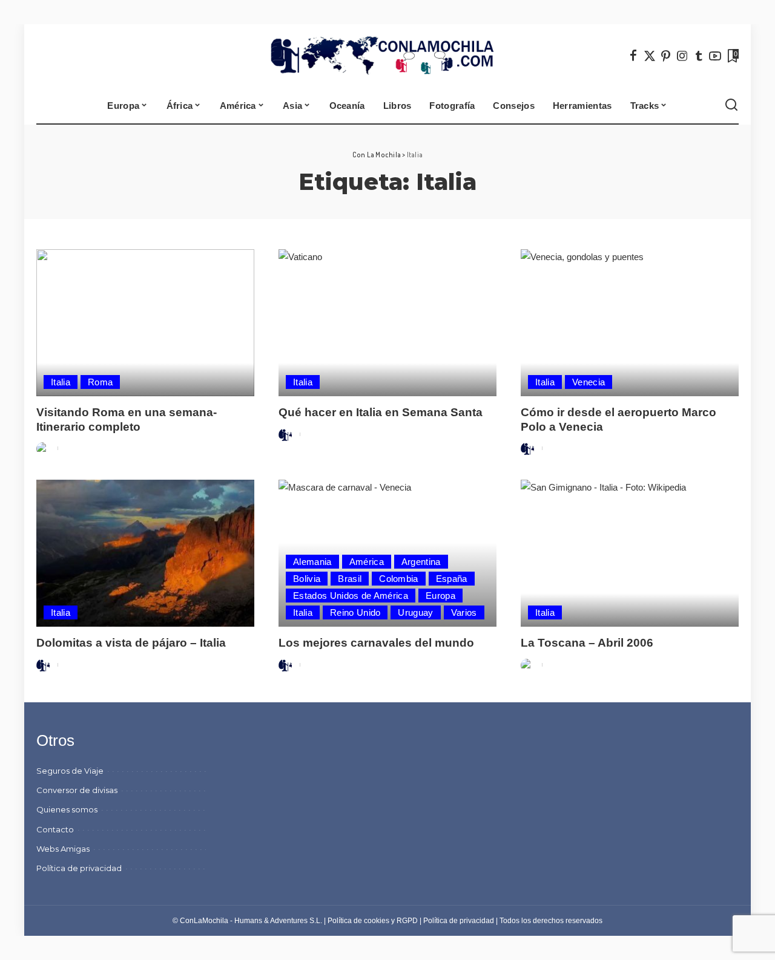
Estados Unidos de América (350, 595)
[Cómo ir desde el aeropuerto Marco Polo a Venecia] (630, 322)
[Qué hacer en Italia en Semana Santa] (387, 322)
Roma (100, 382)
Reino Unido (355, 612)
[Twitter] (650, 56)
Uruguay (415, 612)
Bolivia (306, 578)
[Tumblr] (699, 56)
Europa (440, 595)
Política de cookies (358, 920)
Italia (60, 382)
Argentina (421, 562)
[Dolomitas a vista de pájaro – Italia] (145, 553)
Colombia (398, 578)
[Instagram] (682, 56)
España (451, 578)
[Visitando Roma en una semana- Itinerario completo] (145, 322)
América (366, 562)
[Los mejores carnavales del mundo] (387, 553)
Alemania (312, 562)
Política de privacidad (458, 920)
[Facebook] (633, 56)
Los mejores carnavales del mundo (376, 642)
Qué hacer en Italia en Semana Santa (381, 412)
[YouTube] (715, 56)
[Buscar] (731, 105)
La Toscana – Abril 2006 (587, 642)
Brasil (349, 578)
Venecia (588, 382)
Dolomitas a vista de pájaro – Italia (131, 642)
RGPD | (410, 920)
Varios (464, 612)
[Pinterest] (666, 56)
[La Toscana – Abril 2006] (630, 553)
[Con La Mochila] (388, 55)
